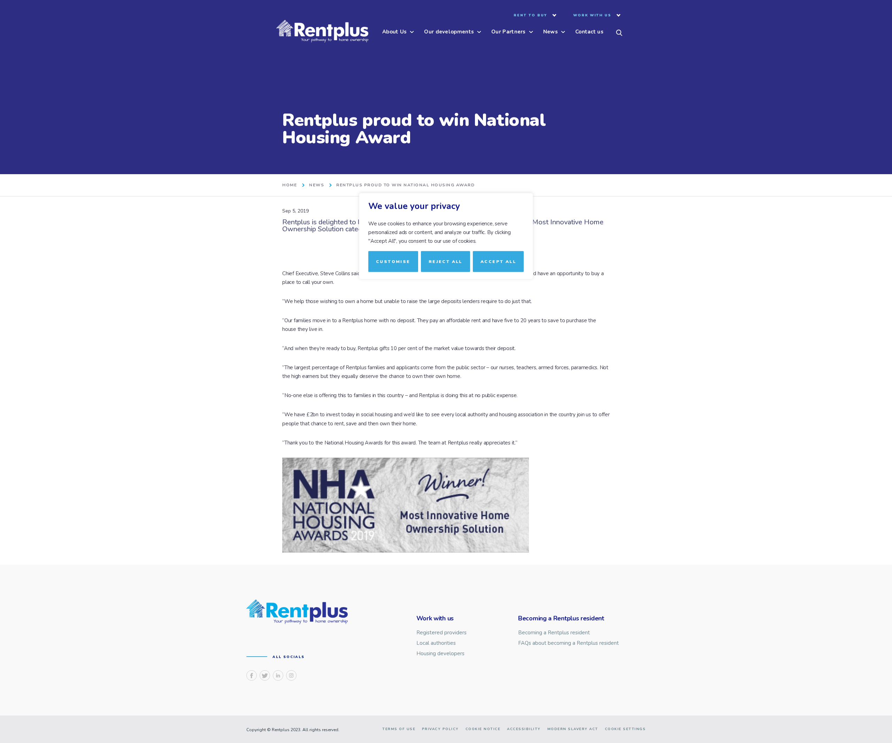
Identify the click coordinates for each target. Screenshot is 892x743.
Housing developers (440, 653)
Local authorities (436, 643)
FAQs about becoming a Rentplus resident (568, 643)
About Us (394, 32)
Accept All (498, 261)
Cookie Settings (625, 729)
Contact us (589, 32)
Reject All (445, 261)
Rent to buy (530, 16)
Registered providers (441, 632)
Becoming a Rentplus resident (554, 632)
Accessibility (524, 729)
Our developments (449, 32)
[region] (446, 371)
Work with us (592, 16)
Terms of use (398, 729)
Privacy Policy (440, 729)
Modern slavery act (572, 729)
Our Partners (508, 32)
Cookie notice (483, 729)
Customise (393, 261)
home (289, 185)
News (550, 32)
